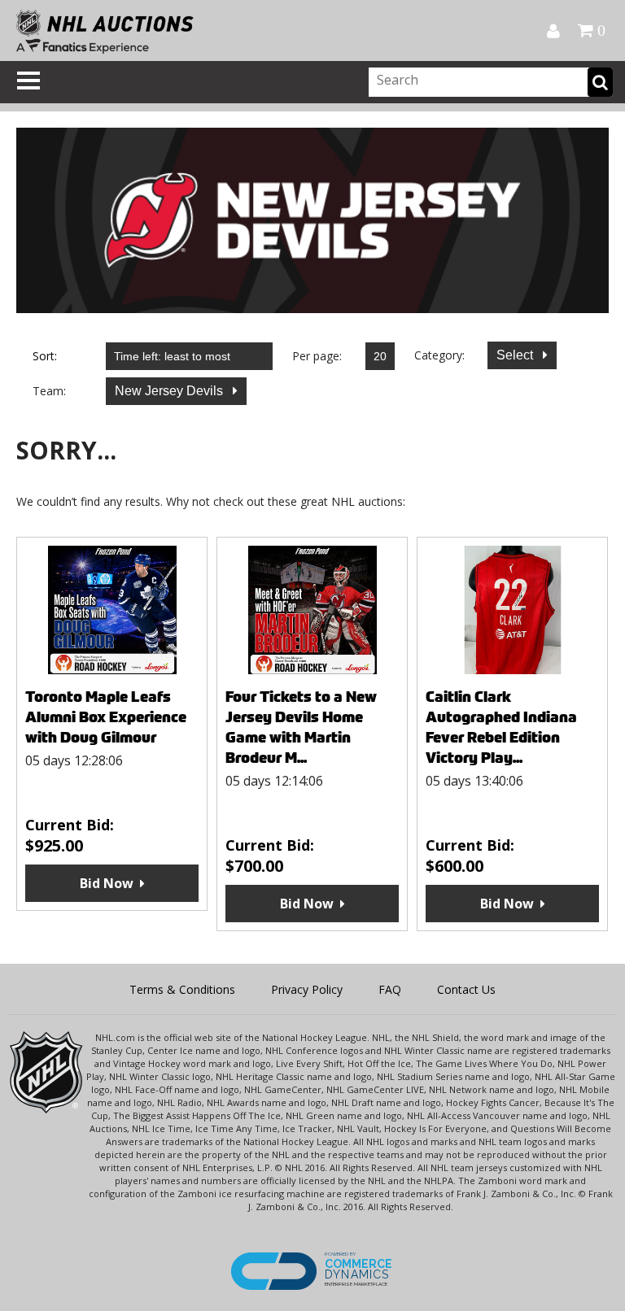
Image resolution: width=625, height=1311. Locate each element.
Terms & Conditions (182, 989)
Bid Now (106, 883)
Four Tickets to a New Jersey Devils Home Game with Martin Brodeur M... (301, 727)
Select (516, 355)
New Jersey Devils (170, 391)
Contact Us (466, 989)
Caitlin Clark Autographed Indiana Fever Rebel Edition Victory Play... (501, 727)
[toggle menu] (28, 81)
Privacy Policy (307, 989)
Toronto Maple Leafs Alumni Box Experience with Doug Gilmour (105, 716)
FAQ (389, 989)
